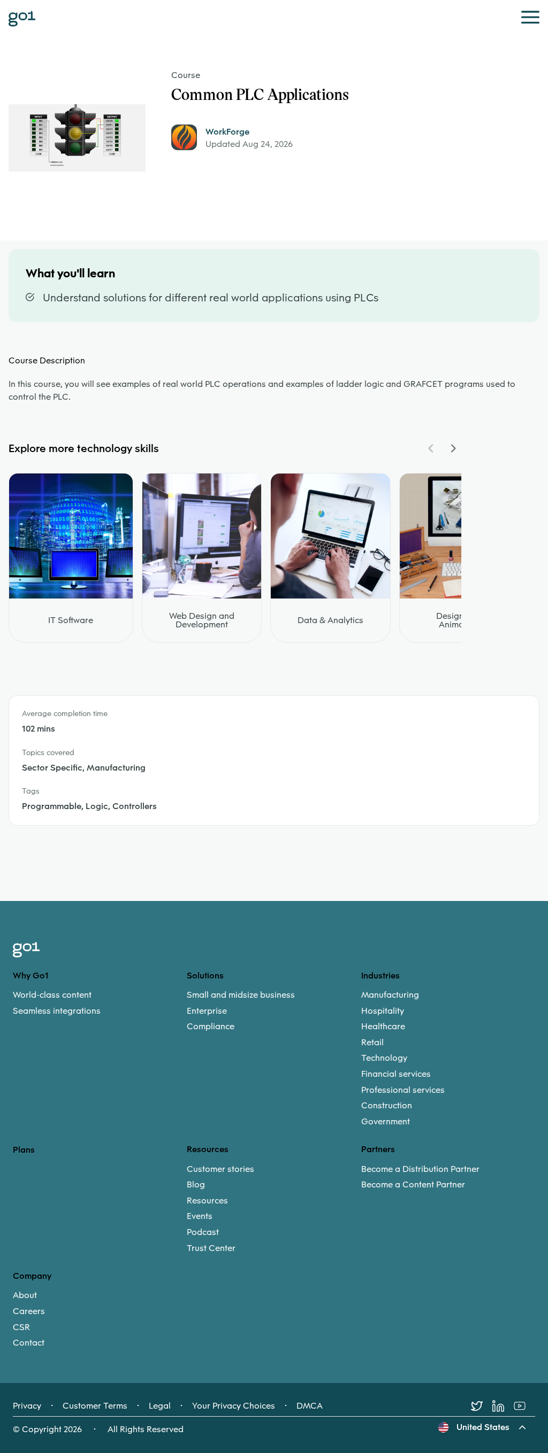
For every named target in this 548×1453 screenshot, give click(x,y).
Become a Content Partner (413, 1185)
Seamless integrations (57, 1011)
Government (385, 1122)
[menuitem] (100, 1002)
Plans (24, 1150)
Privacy (27, 1406)
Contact (28, 1343)
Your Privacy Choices (233, 1406)
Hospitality (382, 1011)
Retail (372, 1042)
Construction (386, 1106)
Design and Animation (459, 620)
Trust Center (211, 1248)
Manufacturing (390, 995)
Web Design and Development (201, 620)
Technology (384, 1058)
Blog (196, 1185)
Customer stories (220, 1169)
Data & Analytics (330, 620)
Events (199, 1216)
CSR (21, 1327)
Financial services (396, 1074)
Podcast (203, 1232)
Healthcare (383, 1026)
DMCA (309, 1406)
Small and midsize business (241, 995)
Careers (29, 1311)
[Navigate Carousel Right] (452, 448)
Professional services (403, 1090)
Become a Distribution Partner (420, 1169)
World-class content (52, 995)
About (25, 1295)
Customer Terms (95, 1406)
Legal (160, 1406)
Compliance (210, 1026)
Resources (207, 1201)
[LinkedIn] (503, 1406)
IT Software (70, 620)
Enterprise (207, 1011)
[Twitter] (481, 1406)
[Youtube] (524, 1406)
